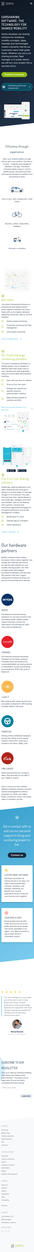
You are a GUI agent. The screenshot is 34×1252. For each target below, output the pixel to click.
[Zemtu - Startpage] (7, 4)
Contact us (17, 855)
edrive (3, 1162)
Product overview (14, 74)
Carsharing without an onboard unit (17, 87)
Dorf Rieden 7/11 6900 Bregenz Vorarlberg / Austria (8, 1219)
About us (4, 1185)
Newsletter (5, 1194)
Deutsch (4, 1206)
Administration (6, 1139)
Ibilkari (3, 1171)
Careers (4, 1188)
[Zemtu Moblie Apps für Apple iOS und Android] (17, 458)
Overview (4, 1130)
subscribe (26, 1096)
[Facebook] (5, 1231)
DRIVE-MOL (5, 1168)
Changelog (5, 1200)
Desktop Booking (7, 1136)
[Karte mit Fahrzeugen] (17, 280)
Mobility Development (9, 1174)
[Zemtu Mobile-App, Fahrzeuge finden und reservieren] (17, 422)
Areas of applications (9, 339)
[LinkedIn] (2, 1231)
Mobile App (5, 1133)
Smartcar (4, 1145)
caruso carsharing (7, 1159)
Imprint (3, 1191)
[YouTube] (8, 1231)
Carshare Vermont (7, 1165)
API (2, 1142)
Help (3, 1197)
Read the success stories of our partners (14, 408)
